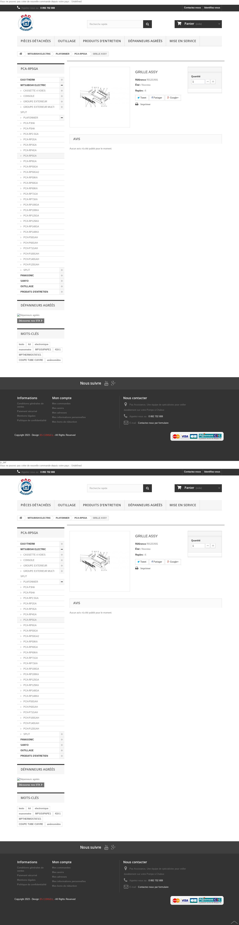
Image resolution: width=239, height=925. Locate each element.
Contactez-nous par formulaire (153, 423)
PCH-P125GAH (31, 264)
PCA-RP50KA (30, 177)
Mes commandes (61, 403)
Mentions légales (26, 416)
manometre (25, 349)
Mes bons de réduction (64, 422)
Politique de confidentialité (31, 420)
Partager (157, 97)
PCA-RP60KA (30, 188)
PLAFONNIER (30, 117)
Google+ (174, 97)
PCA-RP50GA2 (31, 172)
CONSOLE (28, 96)
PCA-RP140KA (31, 232)
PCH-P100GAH (31, 253)
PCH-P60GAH (30, 243)
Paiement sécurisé (27, 411)
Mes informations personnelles (69, 417)
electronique (41, 344)
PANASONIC (27, 275)
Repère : (139, 90)
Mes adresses (59, 412)
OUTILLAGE (27, 286)
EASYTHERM (27, 79)
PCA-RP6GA (30, 161)
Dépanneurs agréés (145, 41)
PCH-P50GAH (30, 237)
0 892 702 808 (47, 8)
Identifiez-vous (212, 7)
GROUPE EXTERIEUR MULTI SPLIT (37, 110)
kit (29, 344)
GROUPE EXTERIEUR (35, 101)
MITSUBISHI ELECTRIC (33, 85)
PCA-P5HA (29, 128)
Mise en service (183, 41)
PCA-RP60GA (30, 183)
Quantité (195, 76)
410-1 (58, 349)
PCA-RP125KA (31, 221)
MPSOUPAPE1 (43, 349)
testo (21, 344)
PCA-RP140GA (31, 226)
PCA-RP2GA (30, 139)
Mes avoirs (58, 408)
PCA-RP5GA (30, 155)
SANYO (24, 281)
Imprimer (145, 104)
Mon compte (62, 398)
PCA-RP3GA (30, 145)
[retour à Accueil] (20, 54)
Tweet (143, 97)
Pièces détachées (36, 41)
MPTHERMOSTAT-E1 (30, 355)
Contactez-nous (192, 7)
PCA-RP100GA (31, 204)
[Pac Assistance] (49, 23)
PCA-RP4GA (30, 150)
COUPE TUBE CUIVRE (31, 360)
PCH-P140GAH (31, 259)
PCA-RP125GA (31, 215)
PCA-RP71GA (30, 194)
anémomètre (54, 360)
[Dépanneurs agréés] (40, 315)
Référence (140, 79)
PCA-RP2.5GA (30, 134)
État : (138, 85)
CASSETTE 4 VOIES (34, 90)
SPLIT (26, 270)
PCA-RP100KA (31, 210)
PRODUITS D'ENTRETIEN (102, 41)
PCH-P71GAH (30, 248)
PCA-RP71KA (30, 199)
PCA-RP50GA (30, 166)
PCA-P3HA (29, 123)
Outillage (67, 41)
